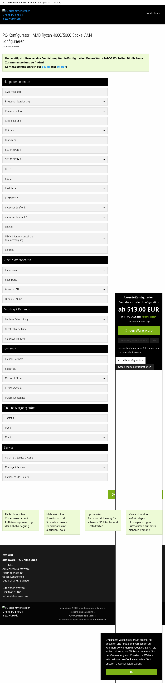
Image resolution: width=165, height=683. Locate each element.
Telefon (61, 66)
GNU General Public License (82, 615)
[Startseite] (17, 14)
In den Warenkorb (139, 330)
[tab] (55, 92)
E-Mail (46, 66)
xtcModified (65, 607)
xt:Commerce (99, 619)
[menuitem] (153, 13)
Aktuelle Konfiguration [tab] (130, 360)
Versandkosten (149, 316)
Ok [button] (131, 672)
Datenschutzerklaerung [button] (129, 663)
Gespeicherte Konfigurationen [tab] (134, 366)
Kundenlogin (153, 13)
